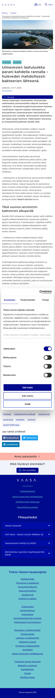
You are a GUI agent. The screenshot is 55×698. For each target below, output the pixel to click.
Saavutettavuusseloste (27, 507)
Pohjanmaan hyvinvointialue (27, 622)
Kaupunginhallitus (27, 590)
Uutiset (13, 13)
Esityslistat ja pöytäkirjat (27, 583)
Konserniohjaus (27, 610)
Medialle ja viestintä (27, 665)
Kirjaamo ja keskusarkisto (27, 645)
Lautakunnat (27, 594)
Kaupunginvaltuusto (27, 586)
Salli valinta (27, 396)
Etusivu (5, 13)
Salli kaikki (27, 387)
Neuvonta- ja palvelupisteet (27, 630)
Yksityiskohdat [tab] (27, 300)
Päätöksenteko (27, 579)
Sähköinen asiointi (27, 642)
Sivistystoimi (27, 614)
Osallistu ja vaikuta (27, 598)
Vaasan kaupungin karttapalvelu (27, 496)
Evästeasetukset (27, 491)
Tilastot (27, 673)
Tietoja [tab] (45, 300)
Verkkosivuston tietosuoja (27, 501)
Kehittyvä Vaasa (27, 677)
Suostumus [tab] (9, 300)
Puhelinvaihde (27, 634)
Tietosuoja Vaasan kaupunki (27, 661)
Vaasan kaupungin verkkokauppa (27, 653)
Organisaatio (27, 606)
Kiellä (27, 404)
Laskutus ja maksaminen (27, 638)
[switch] (48, 357)
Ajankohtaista (27, 669)
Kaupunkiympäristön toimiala (27, 618)
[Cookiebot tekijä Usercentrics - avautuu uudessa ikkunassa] (39, 292)
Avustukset (27, 649)
